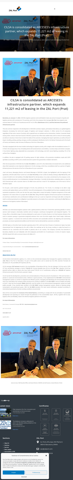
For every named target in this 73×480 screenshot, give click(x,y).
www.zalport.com (7, 312)
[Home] (4, 40)
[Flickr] (7, 400)
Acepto (13, 472)
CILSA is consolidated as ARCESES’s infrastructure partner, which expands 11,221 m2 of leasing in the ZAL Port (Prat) (41, 40)
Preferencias (36, 472)
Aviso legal (24, 476)
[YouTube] (5, 400)
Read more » (16, 415)
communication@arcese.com (32, 246)
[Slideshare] (9, 400)
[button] (46, 455)
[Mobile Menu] (54, 9)
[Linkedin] (3, 400)
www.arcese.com (7, 251)
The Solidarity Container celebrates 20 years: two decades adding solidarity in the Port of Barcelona (24, 423)
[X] (1, 400)
